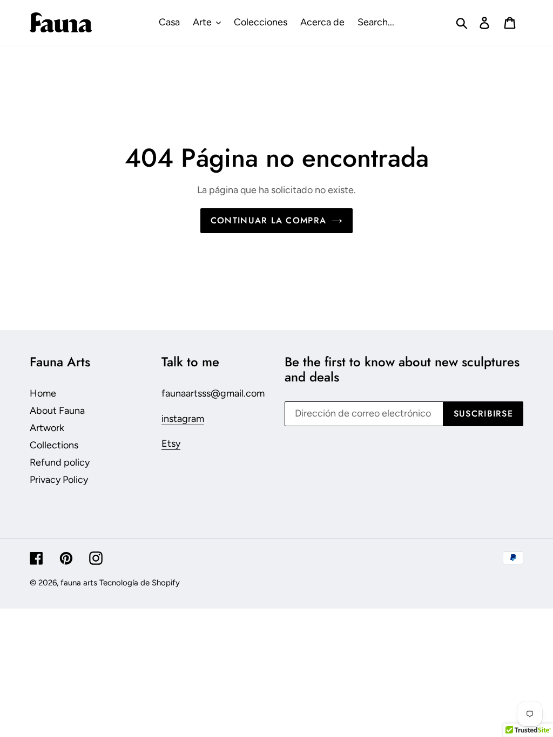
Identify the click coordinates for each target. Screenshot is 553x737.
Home (43, 393)
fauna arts (78, 583)
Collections (54, 445)
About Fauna (57, 411)
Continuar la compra (268, 220)
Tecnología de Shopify (139, 583)
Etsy (170, 443)
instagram (182, 419)
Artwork (47, 428)
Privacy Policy (59, 480)
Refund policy (60, 462)
